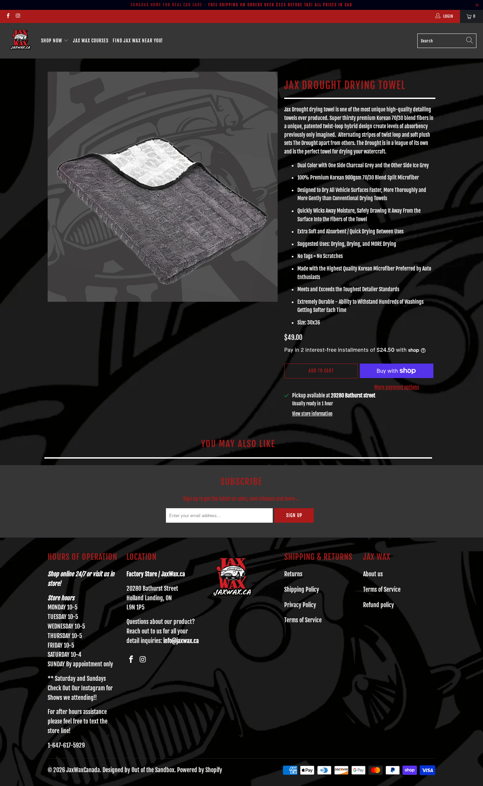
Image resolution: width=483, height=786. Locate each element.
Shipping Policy (301, 589)
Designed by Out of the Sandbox (138, 770)
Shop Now (52, 40)
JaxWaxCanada (83, 770)
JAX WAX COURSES (90, 40)
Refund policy (378, 604)
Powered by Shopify (199, 770)
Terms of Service (303, 620)
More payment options (396, 387)
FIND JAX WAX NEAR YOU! (138, 40)
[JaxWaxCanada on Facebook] (8, 16)
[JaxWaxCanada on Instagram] (17, 16)
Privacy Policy (300, 604)
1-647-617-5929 (66, 745)
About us (373, 574)
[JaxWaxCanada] (20, 40)
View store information (312, 414)
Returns (293, 574)
